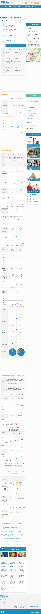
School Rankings (16, 607)
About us (15, 605)
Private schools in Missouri (32, 124)
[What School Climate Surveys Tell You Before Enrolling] (22, 555)
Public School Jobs (32, 203)
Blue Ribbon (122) (31, 107)
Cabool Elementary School (4, 497)
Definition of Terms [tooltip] (4, 168)
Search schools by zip (31, 100)
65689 (12, 25)
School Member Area (32, 604)
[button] (32, 54)
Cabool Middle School (5, 509)
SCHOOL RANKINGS (16, 6)
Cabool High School (4, 484)
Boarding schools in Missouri (33, 125)
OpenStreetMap (38, 61)
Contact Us (22, 607)
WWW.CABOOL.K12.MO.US (11, 40)
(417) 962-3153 (10, 35)
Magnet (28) (30, 109)
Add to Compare (6, 490)
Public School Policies (32, 198)
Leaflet (34, 61)
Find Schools (16, 606)
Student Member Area (24, 604)
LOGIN (31, 2)
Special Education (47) (32, 113)
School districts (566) (31, 118)
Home (15, 604)
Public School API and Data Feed (34, 606)
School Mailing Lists (32, 605)
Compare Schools (23, 606)
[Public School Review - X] (1, 612)
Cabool (7, 25)
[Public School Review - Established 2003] (5, 2)
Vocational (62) (30, 115)
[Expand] (27, 53)
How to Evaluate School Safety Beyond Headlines (4, 563)
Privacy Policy (37, 612)
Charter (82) (30, 110)
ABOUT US (34, 6)
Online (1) (29, 112)
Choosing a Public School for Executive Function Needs (12, 563)
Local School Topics (32, 199)
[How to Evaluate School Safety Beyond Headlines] (4, 555)
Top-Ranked (30, 105)
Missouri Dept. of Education (33, 130)
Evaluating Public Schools (33, 201)
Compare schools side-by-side (33, 101)
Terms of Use (32, 612)
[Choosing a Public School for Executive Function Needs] (13, 555)
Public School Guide (23, 605)
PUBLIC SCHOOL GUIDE (26, 6)
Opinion (30, 196)
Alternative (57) (30, 116)
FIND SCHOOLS (8, 6)
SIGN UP (36, 2)
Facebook (3, 612)
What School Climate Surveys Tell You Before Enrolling (21, 563)
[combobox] (17, 3)
